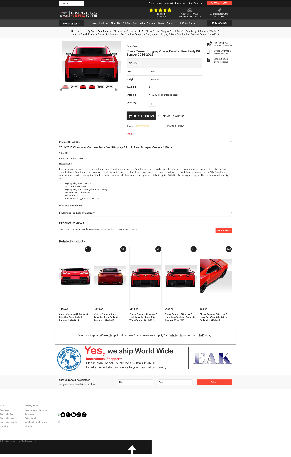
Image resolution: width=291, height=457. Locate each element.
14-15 (140, 31)
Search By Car (88, 34)
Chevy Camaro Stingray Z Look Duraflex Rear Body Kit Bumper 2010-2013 (180, 317)
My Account (181, 3)
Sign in (151, 3)
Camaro (130, 31)
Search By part (7, 418)
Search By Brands (8, 422)
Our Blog (4, 426)
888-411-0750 (220, 3)
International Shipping (36, 410)
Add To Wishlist (175, 116)
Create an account (165, 3)
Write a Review (176, 125)
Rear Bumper (104, 31)
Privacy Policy (31, 405)
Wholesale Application (36, 422)
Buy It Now (143, 115)
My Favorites (196, 3)
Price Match (31, 418)
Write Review (223, 230)
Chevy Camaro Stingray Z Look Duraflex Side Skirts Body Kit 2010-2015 (213, 317)
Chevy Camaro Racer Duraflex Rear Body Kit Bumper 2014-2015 (106, 317)
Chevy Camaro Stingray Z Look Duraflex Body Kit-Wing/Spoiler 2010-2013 (143, 317)
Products (4, 410)
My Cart (221, 23)
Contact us (30, 414)
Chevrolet (118, 31)
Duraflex (132, 46)
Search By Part (87, 31)
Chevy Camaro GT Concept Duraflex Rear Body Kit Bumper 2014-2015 (73, 317)
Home (74, 31)
